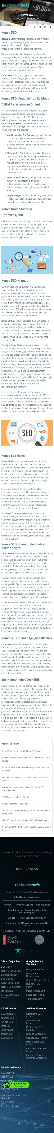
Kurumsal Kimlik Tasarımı (9, 1090)
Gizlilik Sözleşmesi (10, 983)
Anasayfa (18, 18)
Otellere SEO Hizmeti (36, 1038)
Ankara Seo (7, 1022)
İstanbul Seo (7, 1018)
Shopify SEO (7, 1102)
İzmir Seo (6, 1026)
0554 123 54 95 (27, 868)
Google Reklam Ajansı (37, 980)
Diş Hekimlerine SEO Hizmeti (36, 1049)
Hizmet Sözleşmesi (10, 987)
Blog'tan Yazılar (9, 975)
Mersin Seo (6, 1034)
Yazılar (26, 18)
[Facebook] (19, 1123)
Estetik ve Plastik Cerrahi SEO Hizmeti (36, 1056)
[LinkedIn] (35, 1123)
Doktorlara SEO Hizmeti (34, 1015)
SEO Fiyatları (7, 1014)
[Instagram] (27, 1123)
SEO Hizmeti (7, 1073)
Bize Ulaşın (6, 966)
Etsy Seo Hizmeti (9, 1106)
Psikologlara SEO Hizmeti (35, 1043)
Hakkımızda (7, 991)
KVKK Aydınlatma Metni (10, 996)
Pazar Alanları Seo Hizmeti (10, 1097)
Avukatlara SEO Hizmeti (34, 1021)
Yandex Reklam (34, 999)
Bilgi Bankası (7, 979)
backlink (24, 377)
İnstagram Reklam (35, 990)
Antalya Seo (7, 1030)
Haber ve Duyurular (11, 970)
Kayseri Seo (7, 1038)
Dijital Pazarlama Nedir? (34, 985)
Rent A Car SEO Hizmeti (34, 1028)
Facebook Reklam (35, 995)
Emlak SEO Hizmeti (36, 1034)
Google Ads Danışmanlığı (32, 974)
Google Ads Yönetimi (36, 969)
